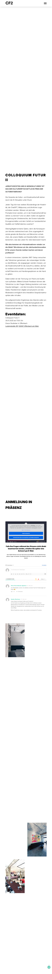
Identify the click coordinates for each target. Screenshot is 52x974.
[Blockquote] (23, 574)
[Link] (27, 574)
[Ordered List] (19, 574)
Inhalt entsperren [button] (26, 533)
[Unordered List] (21, 574)
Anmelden (44, 565)
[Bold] (12, 574)
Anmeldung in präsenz (18, 505)
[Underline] (15, 574)
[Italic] (13, 574)
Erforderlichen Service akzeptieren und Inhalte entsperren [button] (26, 537)
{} (28, 573)
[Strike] (17, 574)
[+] (30, 573)
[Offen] (45, 3)
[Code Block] (25, 574)
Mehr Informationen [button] (26, 530)
